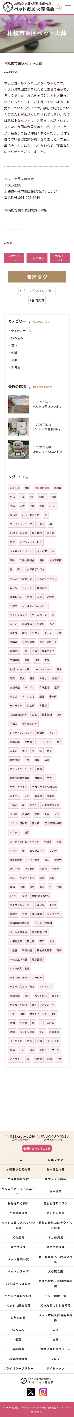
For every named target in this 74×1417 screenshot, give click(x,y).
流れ (32, 886)
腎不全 (48, 632)
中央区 (53, 696)
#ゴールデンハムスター (37, 290)
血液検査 (15, 687)
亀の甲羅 (27, 623)
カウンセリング (38, 1013)
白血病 (38, 778)
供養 (32, 1050)
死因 (41, 941)
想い (12, 497)
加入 (46, 859)
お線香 (43, 705)
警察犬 (58, 859)
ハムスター (16, 1059)
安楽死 (13, 750)
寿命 (59, 669)
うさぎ (13, 696)
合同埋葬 (15, 995)
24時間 (8, 242)
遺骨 (32, 678)
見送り (43, 1050)
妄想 (22, 506)
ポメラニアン (54, 914)
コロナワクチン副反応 (44, 787)
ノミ (56, 814)
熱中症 (55, 868)
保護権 (13, 632)
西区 (27, 487)
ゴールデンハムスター (34, 605)
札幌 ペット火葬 (20, 669)
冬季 (59, 950)
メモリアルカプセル (21, 551)
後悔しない (16, 596)
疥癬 (37, 814)
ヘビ (51, 623)
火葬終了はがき (35, 569)
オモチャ (15, 796)
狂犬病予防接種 (53, 823)
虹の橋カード (37, 850)
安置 (39, 596)
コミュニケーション (21, 769)
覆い (27, 995)
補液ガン (57, 678)
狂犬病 (35, 823)
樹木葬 (28, 741)
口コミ (13, 587)
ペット (53, 506)
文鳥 (24, 895)
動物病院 (15, 760)
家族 (46, 660)
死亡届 (31, 941)
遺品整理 (37, 959)
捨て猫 (50, 533)
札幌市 (43, 868)
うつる (13, 814)
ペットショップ (18, 614)
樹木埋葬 (37, 533)
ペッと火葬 (16, 1041)
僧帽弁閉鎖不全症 (20, 923)
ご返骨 (53, 850)
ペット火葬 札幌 (20, 968)
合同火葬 (15, 741)
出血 (34, 714)
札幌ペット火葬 (18, 533)
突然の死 (15, 651)
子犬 (22, 678)
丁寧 (59, 1059)
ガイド (55, 995)
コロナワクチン (18, 787)
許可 (41, 1032)
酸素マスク (48, 651)
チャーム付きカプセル (22, 986)
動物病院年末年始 (20, 778)
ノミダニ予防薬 (18, 823)
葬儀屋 (58, 487)
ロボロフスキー (43, 669)
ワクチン (15, 832)
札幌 (39, 1041)
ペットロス (45, 986)
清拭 (41, 560)
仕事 (22, 497)
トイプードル (44, 741)
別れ (22, 1050)
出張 (14, 360)
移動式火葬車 (44, 950)
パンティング (27, 877)
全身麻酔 (30, 868)
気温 (41, 886)
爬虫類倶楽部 (42, 487)
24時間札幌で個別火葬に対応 (25, 209)
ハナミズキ (48, 1004)
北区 (54, 1013)
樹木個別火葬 (29, 723)
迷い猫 (40, 904)
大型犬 (40, 732)
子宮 (27, 760)
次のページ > (60, 258)
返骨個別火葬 (39, 932)
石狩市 (13, 895)
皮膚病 (26, 814)
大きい (13, 623)
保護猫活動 (16, 859)
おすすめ (15, 487)
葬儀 (12, 1050)
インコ (53, 732)
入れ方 (50, 1023)
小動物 (13, 805)
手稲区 (13, 723)
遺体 (39, 769)
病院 (27, 660)
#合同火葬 (37, 300)
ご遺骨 (13, 950)
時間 (12, 1032)
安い (14, 345)
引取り (13, 605)
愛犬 (59, 741)
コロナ (50, 778)
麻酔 (12, 560)
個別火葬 (42, 587)
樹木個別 (47, 714)
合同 (22, 1013)
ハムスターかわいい (21, 578)
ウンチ (13, 850)
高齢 (51, 877)
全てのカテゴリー (22, 331)
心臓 (34, 651)
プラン (55, 1050)
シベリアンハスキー (21, 732)
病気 (12, 542)
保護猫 (48, 841)
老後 (51, 941)
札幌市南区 (55, 560)
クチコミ (27, 587)
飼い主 (13, 515)
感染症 (50, 796)
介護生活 (44, 687)
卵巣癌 (40, 623)
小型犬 (40, 524)
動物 (41, 506)
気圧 (12, 877)
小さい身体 (28, 642)
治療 (59, 632)
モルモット (16, 705)
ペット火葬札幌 (18, 932)
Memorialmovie (41, 895)
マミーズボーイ (48, 642)
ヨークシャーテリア (21, 524)
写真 (12, 678)
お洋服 (38, 796)
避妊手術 (15, 868)
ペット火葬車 (27, 1032)
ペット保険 (33, 859)
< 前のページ (14, 258)
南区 (34, 1004)
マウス (33, 805)
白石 (29, 1041)
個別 (14, 353)
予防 (24, 914)
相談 (49, 1059)
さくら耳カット (45, 551)
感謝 (53, 497)
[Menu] (67, 6)
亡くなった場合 (18, 1004)
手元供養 (27, 950)
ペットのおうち (30, 515)
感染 (27, 832)
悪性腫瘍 (37, 914)
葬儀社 (42, 497)
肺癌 (46, 760)
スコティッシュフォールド (24, 841)
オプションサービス (31, 542)
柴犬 (41, 877)
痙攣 (56, 687)
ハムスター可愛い (47, 578)
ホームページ (39, 614)
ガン (49, 750)
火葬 (59, 714)
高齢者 (13, 642)
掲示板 (53, 904)
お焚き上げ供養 (18, 959)
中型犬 (35, 632)
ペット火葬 (53, 1041)
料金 (29, 596)
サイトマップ (55, 1368)
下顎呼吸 (15, 660)
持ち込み (17, 338)
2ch (32, 497)
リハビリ (30, 687)
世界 (32, 506)
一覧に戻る (37, 258)
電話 (12, 886)
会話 (12, 506)
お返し (43, 678)
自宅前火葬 (16, 941)
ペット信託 (41, 995)
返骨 (41, 696)
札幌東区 (54, 1032)
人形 (27, 796)
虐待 (24, 632)
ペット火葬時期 (43, 923)
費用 (24, 750)
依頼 (22, 886)
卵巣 (37, 760)
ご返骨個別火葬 (18, 714)
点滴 (37, 660)
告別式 (31, 705)
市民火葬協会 (27, 560)
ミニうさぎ (28, 696)
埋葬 (59, 886)
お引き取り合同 (50, 805)
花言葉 (23, 1023)
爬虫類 (38, 1059)
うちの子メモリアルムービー (26, 977)
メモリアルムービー (21, 904)
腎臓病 (13, 914)
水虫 (46, 814)
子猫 (59, 841)
